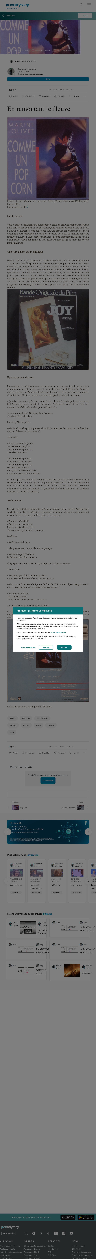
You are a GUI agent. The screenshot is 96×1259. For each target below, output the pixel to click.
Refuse (46, 647)
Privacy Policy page (58, 632)
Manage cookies (28, 647)
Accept (64, 647)
